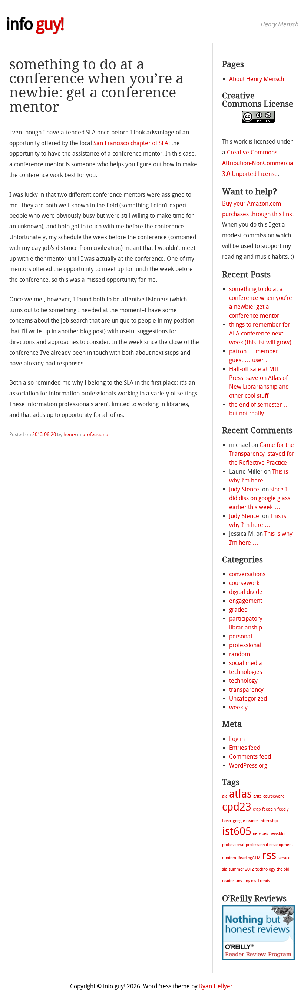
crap (257, 809)
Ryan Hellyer (215, 986)
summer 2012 (241, 869)
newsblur (278, 833)
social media (245, 662)
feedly (282, 809)
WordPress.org (248, 765)
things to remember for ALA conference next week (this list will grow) (260, 333)
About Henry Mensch (256, 79)
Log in (237, 738)
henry (69, 434)
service (284, 857)
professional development (269, 844)
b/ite (257, 796)
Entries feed (244, 747)
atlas (240, 794)
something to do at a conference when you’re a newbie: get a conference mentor (96, 86)
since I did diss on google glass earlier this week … (259, 498)
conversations (247, 574)
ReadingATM (249, 857)
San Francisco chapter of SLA (130, 143)
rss (269, 855)
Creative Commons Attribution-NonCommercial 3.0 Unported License (258, 163)
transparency (246, 689)
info (35, 24)
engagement (245, 600)
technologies (245, 671)
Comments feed (250, 756)
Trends (264, 880)
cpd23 (236, 807)
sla (224, 869)
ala (225, 796)
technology (243, 680)
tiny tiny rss (245, 880)
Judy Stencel (245, 489)
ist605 (236, 831)
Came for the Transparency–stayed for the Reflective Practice (261, 453)
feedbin (269, 809)
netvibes (260, 833)
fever (226, 820)
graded (238, 609)
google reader (245, 820)
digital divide (245, 591)
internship (269, 820)
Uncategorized (248, 698)
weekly (238, 707)
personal (240, 636)
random (239, 654)
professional (95, 434)
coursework (244, 583)
